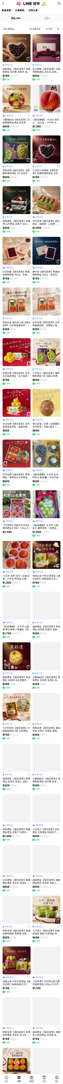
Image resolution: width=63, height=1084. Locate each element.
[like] (29, 65)
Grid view (57, 28)
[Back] (4, 3)
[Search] (59, 3)
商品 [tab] (15, 18)
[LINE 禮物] (31, 3)
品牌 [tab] (47, 18)
